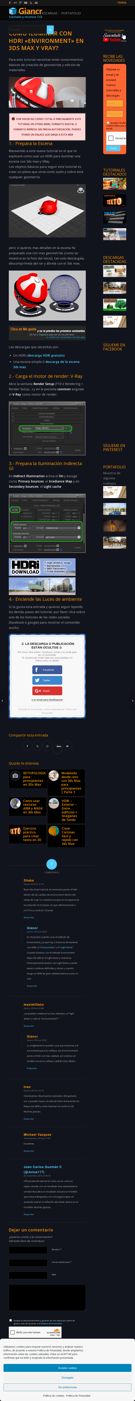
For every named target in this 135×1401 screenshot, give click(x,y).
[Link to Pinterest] (20, 2)
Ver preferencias (67, 1387)
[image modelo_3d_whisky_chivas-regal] (114, 525)
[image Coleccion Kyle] (114, 542)
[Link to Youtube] (25, 2)
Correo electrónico (62, 1262)
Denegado (67, 1377)
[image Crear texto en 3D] (114, 200)
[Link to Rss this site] (30, 2)
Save (59, 746)
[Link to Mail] (36, 2)
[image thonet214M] (114, 321)
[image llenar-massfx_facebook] (114, 183)
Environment (47, 947)
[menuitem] (120, 3)
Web (54, 1274)
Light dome (66, 947)
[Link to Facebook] (9, 2)
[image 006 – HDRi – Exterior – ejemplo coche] (114, 509)
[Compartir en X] (37, 745)
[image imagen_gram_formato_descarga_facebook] (114, 304)
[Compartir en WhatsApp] (47, 745)
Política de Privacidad (49, 1350)
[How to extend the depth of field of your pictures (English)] (2, 700)
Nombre (57, 1249)
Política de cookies (53, 1395)
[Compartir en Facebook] (27, 745)
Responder (29, 917)
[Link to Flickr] (15, 2)
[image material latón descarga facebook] (114, 271)
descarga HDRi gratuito (46, 355)
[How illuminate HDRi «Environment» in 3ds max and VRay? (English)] (132, 700)
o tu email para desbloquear (47, 699)
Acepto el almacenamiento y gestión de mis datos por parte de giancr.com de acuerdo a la (44, 1322)
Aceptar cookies (67, 1367)
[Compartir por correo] (67, 745)
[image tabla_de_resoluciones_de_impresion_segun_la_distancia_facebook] (114, 217)
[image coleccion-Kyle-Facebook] (114, 288)
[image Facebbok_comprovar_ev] (114, 234)
